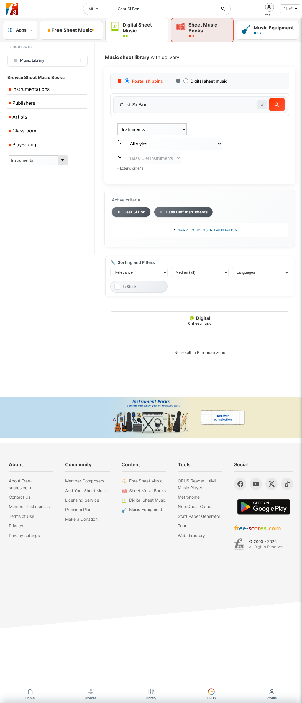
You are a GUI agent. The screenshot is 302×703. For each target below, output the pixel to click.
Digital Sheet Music (147, 499)
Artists (19, 117)
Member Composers (84, 480)
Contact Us (19, 497)
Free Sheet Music (146, 480)
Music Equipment (145, 509)
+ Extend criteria (130, 168)
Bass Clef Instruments (187, 212)
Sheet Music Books (147, 490)
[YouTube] (256, 484)
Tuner (183, 525)
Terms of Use (21, 516)
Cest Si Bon (134, 212)
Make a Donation (81, 519)
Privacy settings (24, 535)
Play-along (23, 144)
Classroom (23, 131)
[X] (271, 484)
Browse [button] (90, 698)
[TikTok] (287, 484)
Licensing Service (82, 499)
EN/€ (288, 8)
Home (30, 698)
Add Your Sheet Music (86, 490)
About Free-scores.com (20, 484)
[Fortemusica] (239, 544)
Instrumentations (30, 89)
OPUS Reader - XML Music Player (197, 484)
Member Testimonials (29, 506)
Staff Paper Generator (199, 516)
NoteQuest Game (194, 506)
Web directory (191, 535)
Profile (272, 698)
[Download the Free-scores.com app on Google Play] (263, 507)
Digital (199, 320)
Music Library (32, 60)
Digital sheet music (209, 80)
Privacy (16, 525)
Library (151, 698)
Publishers (23, 103)
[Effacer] (262, 104)
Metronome (189, 497)
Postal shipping (147, 80)
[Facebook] (240, 484)
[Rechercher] (223, 9)
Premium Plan (78, 509)
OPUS (211, 698)
